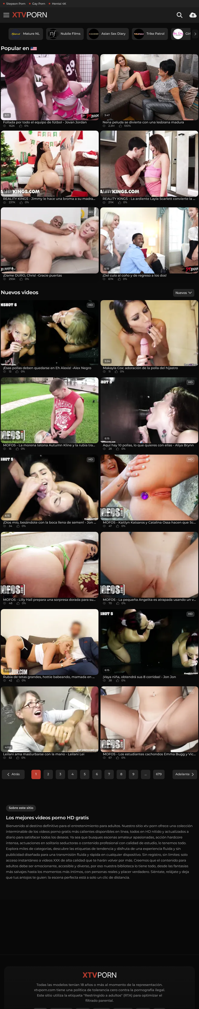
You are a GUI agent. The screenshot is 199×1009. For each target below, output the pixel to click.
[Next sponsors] (195, 34)
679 (159, 774)
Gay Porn (38, 3)
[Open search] (179, 15)
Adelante (182, 774)
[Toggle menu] (6, 15)
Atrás (15, 774)
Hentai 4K (59, 3)
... (146, 774)
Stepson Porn (15, 3)
